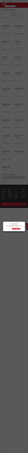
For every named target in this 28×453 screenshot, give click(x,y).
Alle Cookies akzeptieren (16, 228)
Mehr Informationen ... (16, 226)
